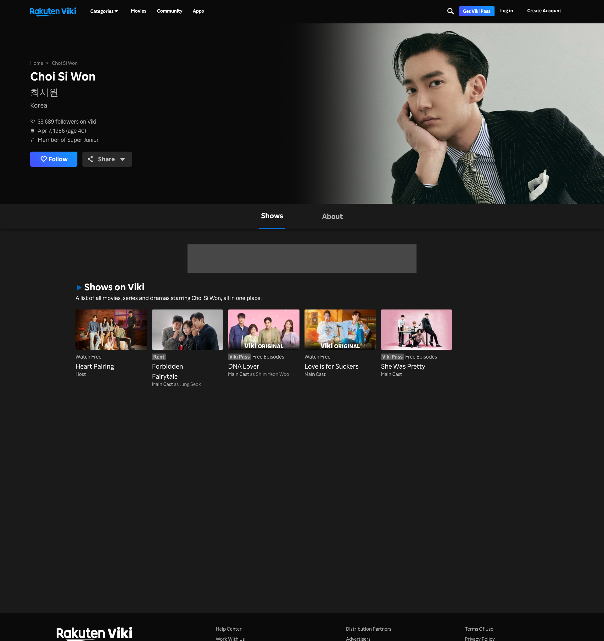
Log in (506, 11)
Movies (138, 11)
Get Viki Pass (476, 11)
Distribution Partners (368, 629)
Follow (58, 159)
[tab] (272, 216)
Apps (198, 11)
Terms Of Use (479, 629)
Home (36, 63)
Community (169, 11)
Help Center (229, 629)
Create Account (544, 11)
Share (106, 159)
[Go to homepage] (53, 11)
